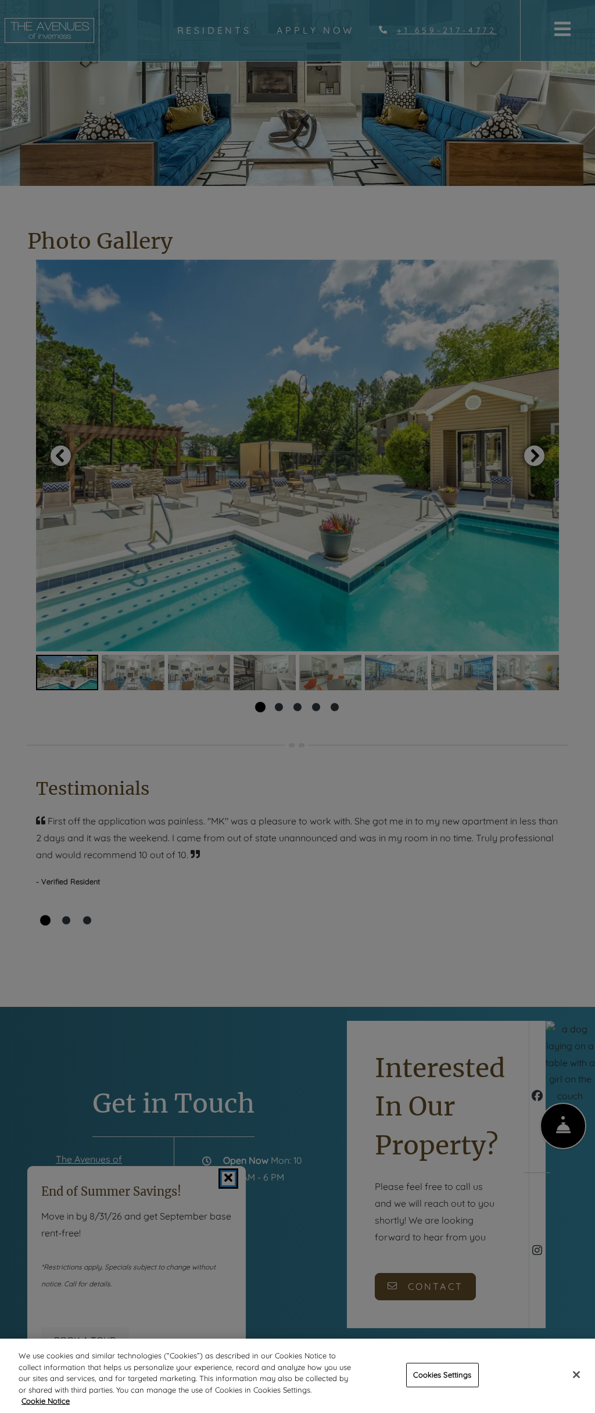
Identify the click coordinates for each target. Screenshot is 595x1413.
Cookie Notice (45, 1400)
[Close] (576, 1374)
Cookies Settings (442, 1374)
